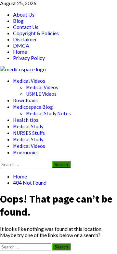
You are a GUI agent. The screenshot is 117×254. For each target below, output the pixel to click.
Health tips (25, 120)
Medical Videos (29, 81)
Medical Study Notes (48, 113)
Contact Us (25, 27)
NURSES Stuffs (29, 133)
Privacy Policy (29, 58)
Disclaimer (25, 39)
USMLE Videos (41, 94)
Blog (18, 21)
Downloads (25, 100)
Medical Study (28, 126)
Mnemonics (26, 152)
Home (20, 52)
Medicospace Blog (33, 107)
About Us (23, 14)
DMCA (21, 45)
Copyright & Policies (36, 33)
